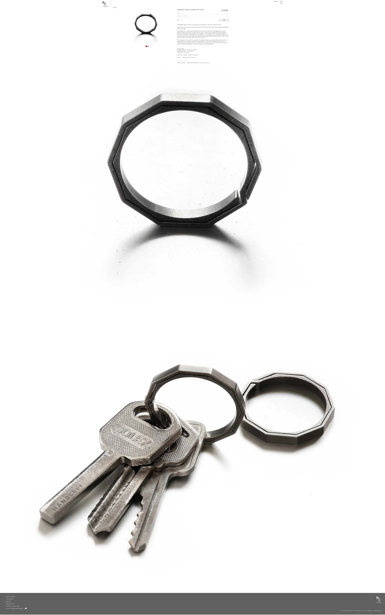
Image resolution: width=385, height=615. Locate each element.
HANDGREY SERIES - (193, 62)
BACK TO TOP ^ (10, 596)
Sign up (275, 1)
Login (281, 1)
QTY (178, 20)
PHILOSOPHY (10, 599)
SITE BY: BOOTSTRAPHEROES (14, 608)
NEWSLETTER (10, 603)
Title (178, 13)
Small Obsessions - (205, 62)
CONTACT (8, 601)
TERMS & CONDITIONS (12, 606)
